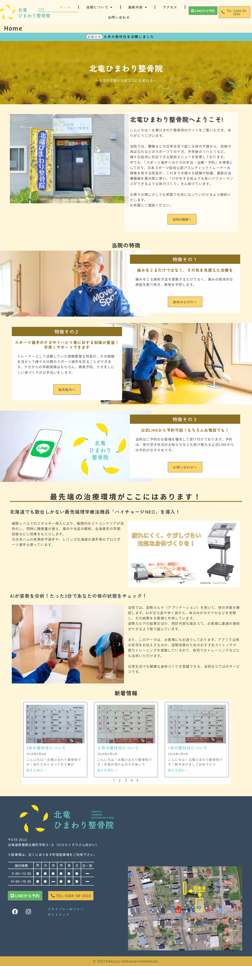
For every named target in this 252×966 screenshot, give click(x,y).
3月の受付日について (46, 748)
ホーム (65, 7)
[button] (234, 12)
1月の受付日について (188, 748)
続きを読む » (36, 770)
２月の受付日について (118, 748)
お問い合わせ (119, 17)
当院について (97, 7)
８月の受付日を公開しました (129, 36)
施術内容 (135, 7)
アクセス (170, 7)
